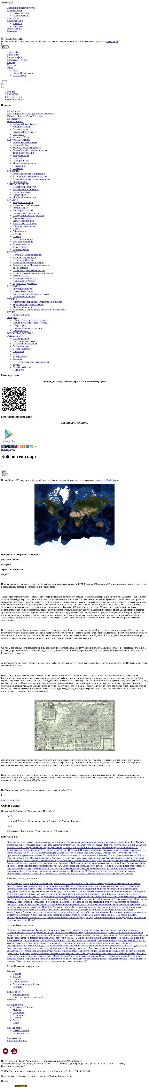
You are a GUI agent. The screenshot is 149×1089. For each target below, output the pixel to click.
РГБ (3, 795)
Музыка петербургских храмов (28, 304)
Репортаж (17, 359)
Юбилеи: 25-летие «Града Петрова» (24, 116)
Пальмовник (19, 166)
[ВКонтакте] (3, 446)
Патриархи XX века (23, 260)
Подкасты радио (15, 21)
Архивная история (22, 218)
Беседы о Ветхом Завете (25, 132)
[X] (7, 446)
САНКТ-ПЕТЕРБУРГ (18, 184)
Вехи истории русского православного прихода (30, 113)
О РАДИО (12, 317)
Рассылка (11, 999)
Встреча (17, 234)
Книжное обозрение (23, 241)
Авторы (11, 62)
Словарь (17, 236)
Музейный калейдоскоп (25, 197)
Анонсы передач (21, 994)
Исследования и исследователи (28, 215)
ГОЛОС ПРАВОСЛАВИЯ (20, 333)
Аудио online (13, 52)
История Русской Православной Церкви (33, 273)
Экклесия (17, 158)
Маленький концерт (23, 307)
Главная (11, 91)
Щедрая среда (19, 325)
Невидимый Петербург (24, 187)
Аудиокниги (19, 1015)
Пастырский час (21, 160)
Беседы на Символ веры (25, 142)
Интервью (18, 26)
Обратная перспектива (24, 226)
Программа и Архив (17, 60)
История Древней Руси (24, 257)
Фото (15, 70)
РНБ (70, 790)
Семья (16, 354)
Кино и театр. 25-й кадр (25, 223)
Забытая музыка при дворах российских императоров (39, 309)
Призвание (18, 351)
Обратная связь (20, 330)
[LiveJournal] (11, 446)
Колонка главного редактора (27, 147)
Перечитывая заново (23, 291)
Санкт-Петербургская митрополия (30, 150)
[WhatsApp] (31, 446)
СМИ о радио (19, 75)
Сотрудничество (21, 15)
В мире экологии (21, 349)
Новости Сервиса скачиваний (27, 328)
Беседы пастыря (21, 155)
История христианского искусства (30, 176)
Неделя (16, 364)
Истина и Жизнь (21, 137)
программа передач (10, 800)
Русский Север (14, 97)
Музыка (17, 1010)
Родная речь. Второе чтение (26, 213)
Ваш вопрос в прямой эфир (26, 984)
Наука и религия (21, 338)
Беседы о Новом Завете (24, 124)
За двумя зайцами (21, 244)
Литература (18, 1012)
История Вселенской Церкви (27, 255)
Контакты (12, 31)
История (17, 1017)
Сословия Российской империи (28, 262)
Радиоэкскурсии (21, 249)
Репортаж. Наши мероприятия (34, 362)
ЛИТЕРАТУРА (14, 286)
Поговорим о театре (23, 210)
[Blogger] (19, 446)
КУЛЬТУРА (12, 94)
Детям (16, 1020)
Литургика (18, 134)
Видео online (13, 54)
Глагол (16, 228)
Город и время (20, 194)
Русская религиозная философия (29, 173)
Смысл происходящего (24, 341)
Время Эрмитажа (21, 192)
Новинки (17, 23)
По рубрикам (13, 111)
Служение (18, 168)
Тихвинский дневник (23, 153)
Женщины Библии (22, 126)
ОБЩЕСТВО (13, 336)
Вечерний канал (21, 346)
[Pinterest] (15, 446)
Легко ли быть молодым (25, 343)
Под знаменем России (24, 281)
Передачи (11, 65)
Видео (16, 1023)
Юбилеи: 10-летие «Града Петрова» (30, 322)
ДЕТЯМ (11, 312)
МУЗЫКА (12, 299)
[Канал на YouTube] (14, 1051)
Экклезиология (20, 129)
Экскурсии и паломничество (21, 8)
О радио (17, 974)
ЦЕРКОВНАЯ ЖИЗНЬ (18, 140)
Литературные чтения (24, 296)
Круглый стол (20, 356)
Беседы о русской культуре (26, 205)
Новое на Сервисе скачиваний (28, 997)
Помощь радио (14, 10)
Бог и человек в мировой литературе (31, 294)
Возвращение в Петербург (26, 189)
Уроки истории (20, 268)
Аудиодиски (13, 18)
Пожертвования (21, 13)
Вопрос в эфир (14, 57)
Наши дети (18, 370)
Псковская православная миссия (29, 270)
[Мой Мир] (27, 446)
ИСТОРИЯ (12, 252)
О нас (10, 68)
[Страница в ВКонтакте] (5, 1051)
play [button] (4, 472)
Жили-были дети (21, 315)
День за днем (13, 992)
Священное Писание (23, 1007)
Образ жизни (19, 231)
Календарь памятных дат (25, 278)
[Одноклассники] (23, 446)
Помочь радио (8, 449)
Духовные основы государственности (31, 179)
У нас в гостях (20, 247)
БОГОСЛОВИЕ (15, 121)
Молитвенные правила (24, 163)
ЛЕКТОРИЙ (13, 171)
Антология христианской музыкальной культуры (37, 302)
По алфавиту (13, 119)
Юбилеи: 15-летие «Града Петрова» (30, 320)
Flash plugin (112, 41)
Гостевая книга (14, 28)
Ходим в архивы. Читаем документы (31, 265)
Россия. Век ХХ (21, 275)
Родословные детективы (25, 283)
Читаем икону (20, 181)
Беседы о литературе (23, 202)
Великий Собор (21, 145)
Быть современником (23, 221)
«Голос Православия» (23, 73)
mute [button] (4, 475)
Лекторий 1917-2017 (17, 1040)
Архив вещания (21, 981)
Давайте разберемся (22, 367)
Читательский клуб (22, 288)
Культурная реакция (23, 239)
